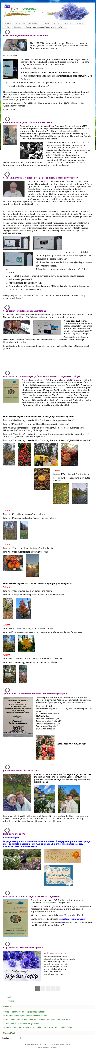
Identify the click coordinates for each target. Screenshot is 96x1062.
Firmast (7, 23)
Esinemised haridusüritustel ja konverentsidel (45, 27)
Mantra (47, 1047)
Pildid (6, 27)
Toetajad (68, 23)
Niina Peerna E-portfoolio (26, 23)
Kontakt (57, 23)
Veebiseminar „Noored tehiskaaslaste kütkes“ (24, 1012)
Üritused (17, 27)
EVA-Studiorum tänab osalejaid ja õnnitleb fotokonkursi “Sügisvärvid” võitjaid (38, 1027)
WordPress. (56, 1047)
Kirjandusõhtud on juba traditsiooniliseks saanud (26, 1016)
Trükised (80, 23)
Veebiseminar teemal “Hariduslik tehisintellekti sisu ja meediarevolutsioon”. (37, 1020)
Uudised (45, 23)
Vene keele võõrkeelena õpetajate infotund (23, 1023)
